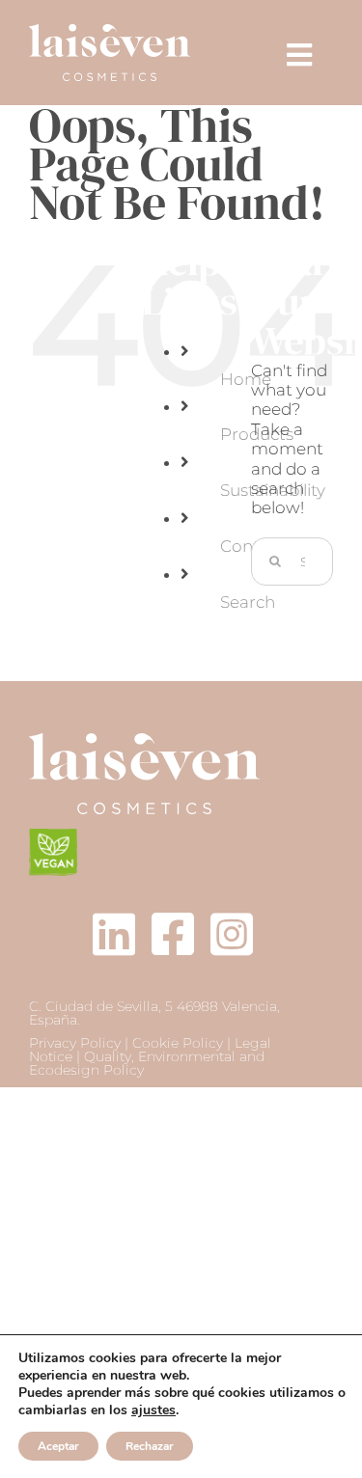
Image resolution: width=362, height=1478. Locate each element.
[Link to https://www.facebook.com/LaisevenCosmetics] (173, 934)
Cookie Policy (177, 1043)
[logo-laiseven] (144, 741)
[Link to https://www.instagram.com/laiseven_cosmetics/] (231, 934)
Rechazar (149, 1446)
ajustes (153, 1410)
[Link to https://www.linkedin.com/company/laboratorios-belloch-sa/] (114, 934)
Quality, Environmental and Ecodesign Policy (147, 1063)
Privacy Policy (75, 1043)
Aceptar (58, 1446)
